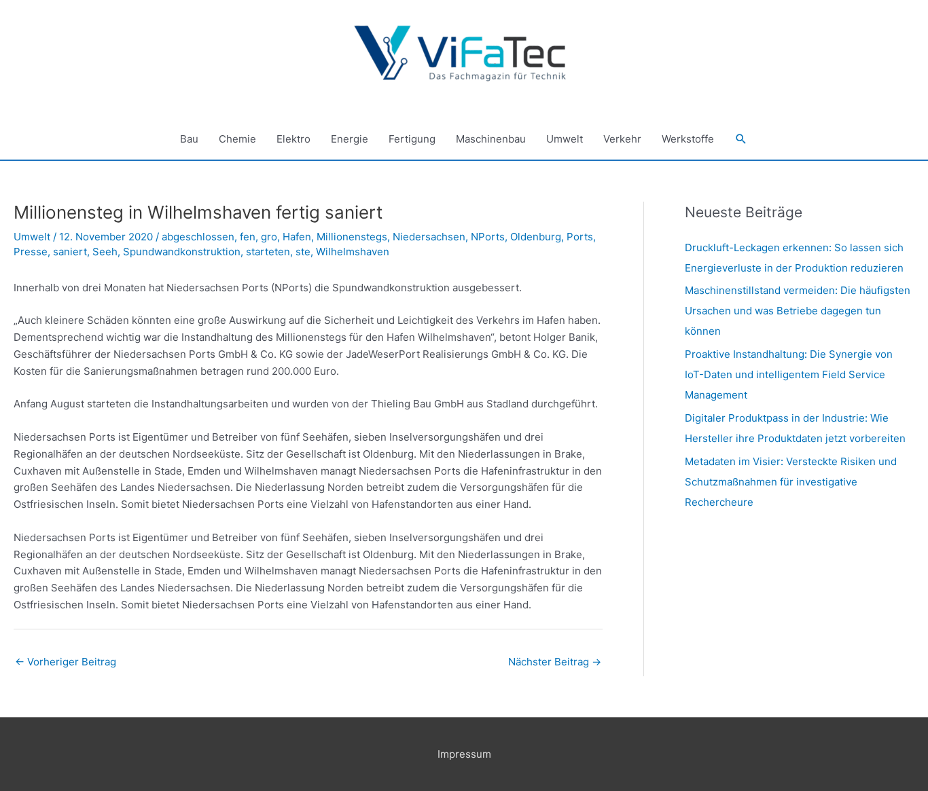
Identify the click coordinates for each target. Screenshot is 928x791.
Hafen (297, 236)
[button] (741, 139)
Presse (31, 251)
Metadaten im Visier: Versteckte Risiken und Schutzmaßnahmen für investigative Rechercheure (791, 482)
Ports (580, 236)
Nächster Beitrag (554, 661)
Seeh (105, 251)
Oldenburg (535, 236)
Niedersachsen (429, 236)
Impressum (464, 754)
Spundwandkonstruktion (181, 251)
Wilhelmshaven (352, 251)
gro (269, 236)
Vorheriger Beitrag (65, 661)
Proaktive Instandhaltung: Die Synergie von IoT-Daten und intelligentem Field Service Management (789, 374)
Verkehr (622, 138)
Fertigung (412, 138)
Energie (349, 138)
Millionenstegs (352, 236)
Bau (189, 138)
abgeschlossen (198, 236)
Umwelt (564, 138)
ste (303, 251)
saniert (70, 251)
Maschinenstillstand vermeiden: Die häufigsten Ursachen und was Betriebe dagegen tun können (797, 310)
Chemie (237, 138)
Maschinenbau (491, 138)
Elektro (293, 138)
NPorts (488, 236)
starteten (268, 251)
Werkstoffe (688, 138)
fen (247, 236)
